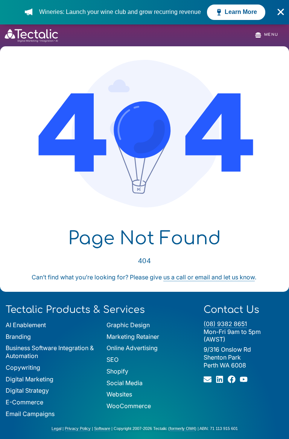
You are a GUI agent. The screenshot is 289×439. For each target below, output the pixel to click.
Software (102, 428)
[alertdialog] (144, 12)
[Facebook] (232, 379)
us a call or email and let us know (209, 277)
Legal (56, 428)
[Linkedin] (220, 379)
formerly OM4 (182, 428)
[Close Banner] (281, 12)
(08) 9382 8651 (225, 324)
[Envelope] (207, 379)
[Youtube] (244, 379)
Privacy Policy (78, 428)
